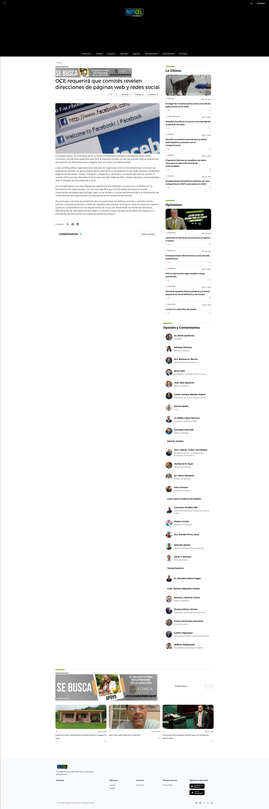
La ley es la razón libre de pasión (181, 309)
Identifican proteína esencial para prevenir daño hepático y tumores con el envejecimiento (186, 142)
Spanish (112, 785)
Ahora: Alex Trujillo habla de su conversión (70, 735)
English (112, 788)
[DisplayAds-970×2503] (106, 687)
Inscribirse (261, 3)
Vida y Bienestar (168, 54)
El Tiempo (183, 54)
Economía (111, 54)
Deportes (136, 54)
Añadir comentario (148, 234)
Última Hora (86, 54)
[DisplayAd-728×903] (107, 72)
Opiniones (124, 54)
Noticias (99, 54)
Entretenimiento (151, 54)
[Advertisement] (134, 33)
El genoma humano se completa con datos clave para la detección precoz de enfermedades (186, 163)
